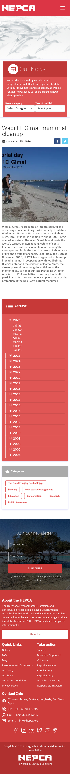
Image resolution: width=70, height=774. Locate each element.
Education (13, 496)
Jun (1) (17, 330)
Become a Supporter (49, 655)
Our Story (7, 670)
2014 (17, 411)
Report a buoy (45, 675)
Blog (4, 660)
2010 (17, 433)
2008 (17, 444)
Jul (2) (17, 326)
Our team (7, 675)
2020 (17, 377)
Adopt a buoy (44, 670)
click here (38, 580)
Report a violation (47, 665)
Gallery (6, 650)
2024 (17, 361)
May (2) (17, 334)
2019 (17, 383)
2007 (17, 449)
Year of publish (43, 103)
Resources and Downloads (17, 665)
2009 (17, 438)
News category (13, 103)
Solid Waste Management (39, 489)
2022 (17, 372)
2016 (17, 399)
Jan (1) (17, 350)
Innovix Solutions (42, 764)
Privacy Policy (10, 686)
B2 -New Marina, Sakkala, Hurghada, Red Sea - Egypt (35, 701)
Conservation (34, 496)
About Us (35, 634)
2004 (17, 455)
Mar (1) (17, 342)
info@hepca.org (28, 721)
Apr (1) (17, 338)
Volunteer (42, 660)
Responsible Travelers (49, 686)
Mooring (12, 489)
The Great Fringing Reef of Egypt (25, 483)
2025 (17, 355)
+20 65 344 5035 (26, 709)
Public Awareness (18, 502)
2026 (17, 320)
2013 (17, 416)
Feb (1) (17, 346)
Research (54, 496)
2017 (17, 394)
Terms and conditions (14, 680)
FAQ (4, 655)
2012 (17, 422)
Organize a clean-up (48, 680)
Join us (41, 650)
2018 (17, 388)
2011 (17, 427)
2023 (17, 366)
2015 (17, 405)
